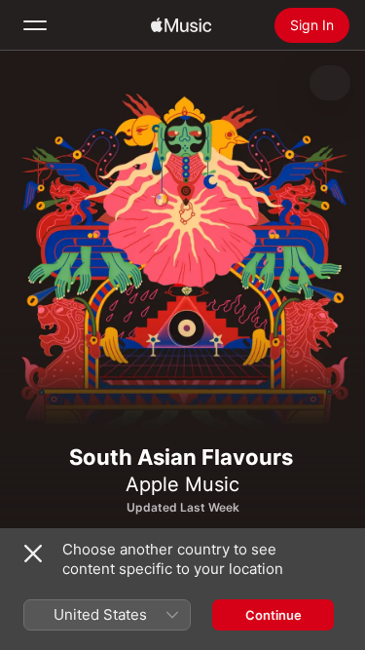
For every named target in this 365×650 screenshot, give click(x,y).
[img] (181, 25)
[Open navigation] (35, 25)
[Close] (33, 553)
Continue (273, 615)
